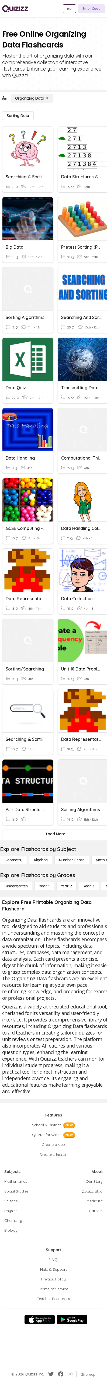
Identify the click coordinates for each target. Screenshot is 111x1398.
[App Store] (40, 1319)
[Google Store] (72, 1319)
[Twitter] (51, 1374)
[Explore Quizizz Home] (15, 8)
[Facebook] (60, 1374)
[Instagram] (70, 1374)
